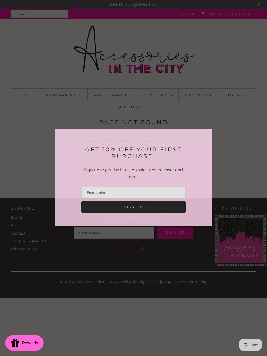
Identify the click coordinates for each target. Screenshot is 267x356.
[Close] (207, 133)
